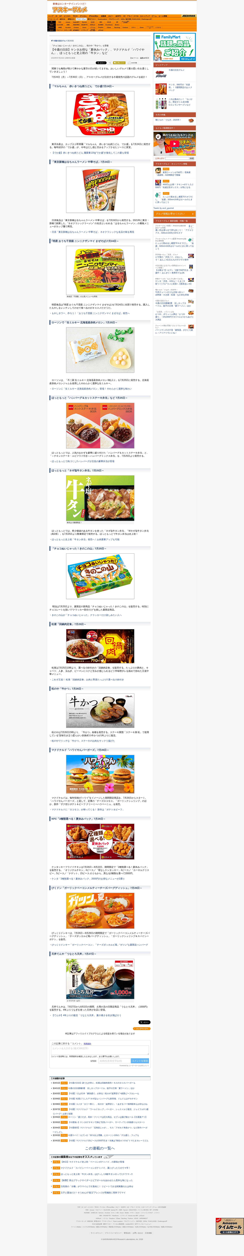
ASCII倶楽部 (189, 16)
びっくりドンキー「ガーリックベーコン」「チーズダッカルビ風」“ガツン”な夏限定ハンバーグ (100, 945)
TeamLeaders (102, 19)
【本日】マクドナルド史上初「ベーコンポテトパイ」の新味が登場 (92, 1162)
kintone (76, 27)
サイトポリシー (97, 1233)
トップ (50, 16)
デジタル (83, 16)
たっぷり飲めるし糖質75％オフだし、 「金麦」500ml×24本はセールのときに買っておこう (174, 246)
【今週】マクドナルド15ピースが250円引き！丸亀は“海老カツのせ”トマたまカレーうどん (108, 1140)
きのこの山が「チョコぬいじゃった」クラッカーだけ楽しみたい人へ (87, 615)
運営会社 (127, 1233)
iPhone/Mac (93, 16)
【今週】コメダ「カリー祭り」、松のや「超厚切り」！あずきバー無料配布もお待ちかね (107, 1104)
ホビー (110, 16)
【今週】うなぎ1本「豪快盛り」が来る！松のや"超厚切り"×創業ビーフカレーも (103, 1093)
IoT (60, 16)
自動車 (103, 16)
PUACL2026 (136, 19)
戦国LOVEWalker (166, 1227)
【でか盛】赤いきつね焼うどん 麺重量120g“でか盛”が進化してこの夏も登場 (90, 153)
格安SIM (62, 19)
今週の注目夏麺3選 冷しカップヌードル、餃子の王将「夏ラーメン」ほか (101, 1088)
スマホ (136, 16)
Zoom (142, 27)
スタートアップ (145, 16)
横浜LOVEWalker (101, 1227)
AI (56, 16)
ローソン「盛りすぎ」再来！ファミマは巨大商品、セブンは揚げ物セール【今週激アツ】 (107, 1117)
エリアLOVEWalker (88, 1227)
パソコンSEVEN (93, 22)
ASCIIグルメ (70, 9)
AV (124, 16)
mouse (68, 22)
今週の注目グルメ (60, 41)
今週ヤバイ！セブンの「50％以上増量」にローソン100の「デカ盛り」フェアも (103, 1135)
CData (109, 27)
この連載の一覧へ (100, 1148)
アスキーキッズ (53, 19)
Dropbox (100, 27)
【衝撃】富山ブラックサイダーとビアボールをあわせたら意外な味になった (97, 1180)
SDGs (123, 19)
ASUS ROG (76, 25)
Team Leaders (117, 1221)
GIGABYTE (84, 25)
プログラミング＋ (129, 1221)
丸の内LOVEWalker (153, 1227)
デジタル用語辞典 (118, 1224)
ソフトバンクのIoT (149, 27)
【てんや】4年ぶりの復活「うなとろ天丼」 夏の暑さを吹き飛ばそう (86, 1015)
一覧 (109, 63)
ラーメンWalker (76, 1227)
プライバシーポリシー (113, 1233)
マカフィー (59, 30)
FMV (59, 22)
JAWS (60, 27)
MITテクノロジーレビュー (143, 1224)
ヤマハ (133, 27)
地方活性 (128, 19)
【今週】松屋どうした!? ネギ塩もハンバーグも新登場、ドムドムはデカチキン (103, 1099)
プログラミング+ (114, 19)
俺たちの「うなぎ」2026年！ (168, 120)
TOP (78, 1207)
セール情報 (163, 16)
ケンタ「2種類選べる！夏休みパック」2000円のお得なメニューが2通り (88, 879)
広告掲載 (148, 1233)
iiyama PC (114, 1210)
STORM (155, 1210)
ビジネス (67, 16)
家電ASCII (71, 19)
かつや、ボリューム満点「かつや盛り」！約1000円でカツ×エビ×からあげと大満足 (174, 317)
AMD (68, 25)
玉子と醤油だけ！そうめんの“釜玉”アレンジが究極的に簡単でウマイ (93, 1192)
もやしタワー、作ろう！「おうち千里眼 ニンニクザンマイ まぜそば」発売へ (91, 313)
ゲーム (154, 16)
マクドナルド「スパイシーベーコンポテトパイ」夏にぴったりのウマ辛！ (96, 1168)
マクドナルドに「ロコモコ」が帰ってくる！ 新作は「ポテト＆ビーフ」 (88, 809)
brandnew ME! (93, 30)
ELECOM (60, 25)
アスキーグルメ (81, 19)
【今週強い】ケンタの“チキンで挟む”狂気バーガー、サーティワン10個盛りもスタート (106, 1122)
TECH (75, 16)
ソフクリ (158, 27)
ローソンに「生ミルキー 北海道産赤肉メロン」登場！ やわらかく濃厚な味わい (92, 389)
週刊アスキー (92, 19)
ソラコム (92, 27)
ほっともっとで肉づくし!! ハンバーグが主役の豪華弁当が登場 (83, 461)
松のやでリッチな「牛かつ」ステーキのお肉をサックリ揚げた (83, 741)
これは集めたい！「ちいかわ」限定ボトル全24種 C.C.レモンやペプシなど (180, 102)
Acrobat (68, 27)
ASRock (92, 25)
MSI (101, 22)
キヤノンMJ (68, 30)
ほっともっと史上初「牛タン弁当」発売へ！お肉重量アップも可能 (85, 539)
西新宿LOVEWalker (115, 1227)
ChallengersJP (146, 19)
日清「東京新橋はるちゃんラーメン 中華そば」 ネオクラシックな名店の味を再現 (93, 232)
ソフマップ (84, 30)
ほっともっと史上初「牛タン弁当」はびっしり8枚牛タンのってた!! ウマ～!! (96, 1174)
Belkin (117, 25)
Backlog (117, 27)
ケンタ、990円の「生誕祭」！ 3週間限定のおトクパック (180, 87)
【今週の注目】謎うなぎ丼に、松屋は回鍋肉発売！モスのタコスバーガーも (101, 1083)
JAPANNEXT (76, 30)
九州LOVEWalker (140, 1227)
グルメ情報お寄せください (170, 213)
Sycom (84, 22)
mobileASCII (130, 1224)
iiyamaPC (76, 22)
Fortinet (125, 27)
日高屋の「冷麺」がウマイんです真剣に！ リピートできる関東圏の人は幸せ (97, 1186)
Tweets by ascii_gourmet (163, 208)
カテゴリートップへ (142, 1028)
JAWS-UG (94, 1213)
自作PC (118, 16)
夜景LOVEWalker (128, 1227)
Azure (84, 27)
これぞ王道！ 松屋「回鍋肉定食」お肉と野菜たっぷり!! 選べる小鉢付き (88, 679)
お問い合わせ (138, 1233)
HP (117, 22)
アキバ (129, 16)
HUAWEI (101, 25)
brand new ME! (133, 1215)
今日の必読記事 (97, 1224)
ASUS (109, 22)
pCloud (100, 30)
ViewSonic (109, 25)
